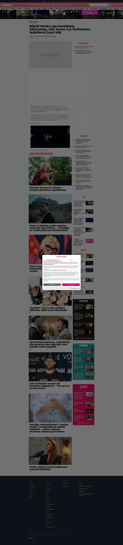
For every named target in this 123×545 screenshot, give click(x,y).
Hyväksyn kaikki (70, 284)
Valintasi (71, 260)
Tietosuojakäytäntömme (75, 288)
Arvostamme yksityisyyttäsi (52, 260)
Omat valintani (52, 284)
